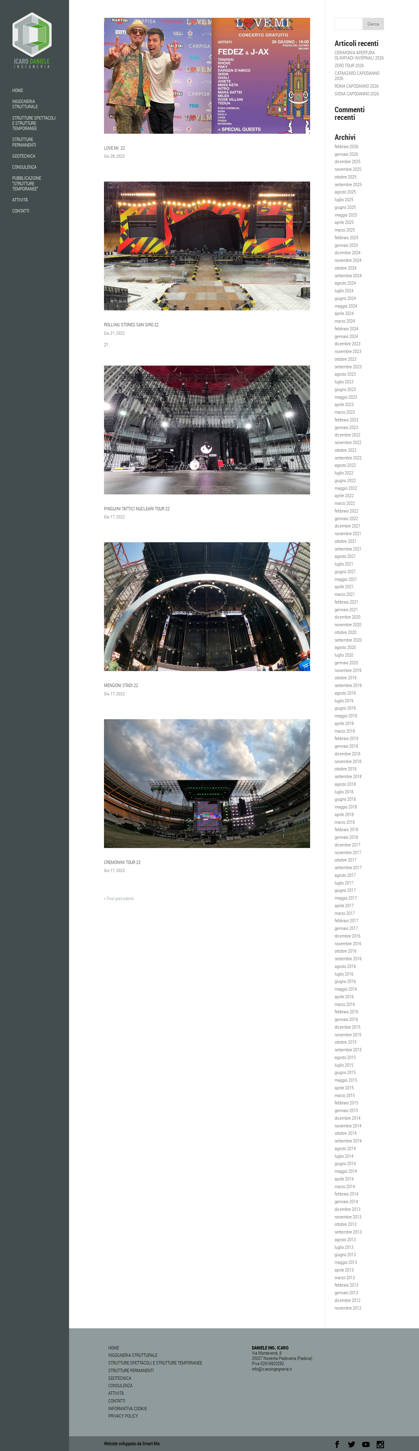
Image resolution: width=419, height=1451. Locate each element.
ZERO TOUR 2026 (349, 65)
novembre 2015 (348, 1034)
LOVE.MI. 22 (114, 148)
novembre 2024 (348, 260)
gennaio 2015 (346, 1110)
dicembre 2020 (347, 617)
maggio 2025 (346, 215)
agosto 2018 (345, 784)
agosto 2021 (345, 556)
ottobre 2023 (345, 359)
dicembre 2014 (347, 1118)
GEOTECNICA (23, 156)
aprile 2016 (344, 996)
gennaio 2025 (346, 245)
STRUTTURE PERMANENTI (24, 142)
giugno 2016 (345, 981)
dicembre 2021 (347, 526)
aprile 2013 (344, 1270)
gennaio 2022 (346, 518)
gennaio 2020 (346, 662)
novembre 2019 (348, 670)
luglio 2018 (344, 792)
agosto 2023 (345, 374)
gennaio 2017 (346, 928)
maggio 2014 (346, 1171)
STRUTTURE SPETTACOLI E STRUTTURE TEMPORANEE (34, 123)
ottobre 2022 (345, 450)
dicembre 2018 (347, 753)
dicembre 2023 (347, 343)
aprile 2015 (344, 1087)
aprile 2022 (344, 495)
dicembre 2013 (347, 1209)
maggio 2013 (346, 1262)
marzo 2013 (345, 1277)
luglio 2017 (344, 883)
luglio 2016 (344, 974)
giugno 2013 (345, 1254)
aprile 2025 (344, 222)
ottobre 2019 (345, 677)
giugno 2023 (345, 389)
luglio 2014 (344, 1156)
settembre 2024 (348, 275)
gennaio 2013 (346, 1292)
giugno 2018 (345, 799)
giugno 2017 (345, 890)
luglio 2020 (344, 655)
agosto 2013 (345, 1239)
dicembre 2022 (347, 435)
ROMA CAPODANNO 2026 (357, 86)
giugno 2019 (345, 708)
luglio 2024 (344, 290)
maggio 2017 (346, 898)
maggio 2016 (346, 989)
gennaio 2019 (346, 746)
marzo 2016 (345, 1004)
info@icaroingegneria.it (272, 1369)
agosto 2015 (345, 1057)
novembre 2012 (348, 1308)
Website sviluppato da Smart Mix (132, 1443)
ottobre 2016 (345, 951)
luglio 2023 (344, 381)
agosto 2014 (345, 1148)
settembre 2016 (348, 958)
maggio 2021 (346, 579)
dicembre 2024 (347, 252)
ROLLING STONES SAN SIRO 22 (131, 324)
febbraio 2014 (346, 1194)
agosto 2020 (345, 647)
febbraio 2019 (346, 738)
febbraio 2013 (346, 1285)
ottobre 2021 (345, 541)
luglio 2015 (344, 1065)
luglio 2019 (344, 700)
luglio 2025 (344, 199)
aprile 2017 (344, 905)
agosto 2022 (345, 465)
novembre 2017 (348, 852)
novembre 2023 (348, 351)
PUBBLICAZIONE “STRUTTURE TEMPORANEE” (26, 183)
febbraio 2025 (346, 237)
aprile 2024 (344, 313)
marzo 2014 (345, 1186)
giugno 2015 (345, 1072)
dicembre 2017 (347, 845)
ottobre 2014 (345, 1133)
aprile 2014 (344, 1179)
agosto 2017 (345, 875)
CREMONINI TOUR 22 (122, 862)
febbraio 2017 (346, 920)
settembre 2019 (348, 685)
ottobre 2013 (345, 1224)
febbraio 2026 (346, 146)
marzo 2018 (345, 822)
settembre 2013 (348, 1232)
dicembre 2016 (347, 936)
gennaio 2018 (346, 837)
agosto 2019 (345, 693)
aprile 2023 (344, 404)
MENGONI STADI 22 (121, 685)
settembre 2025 (348, 184)
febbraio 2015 (346, 1103)
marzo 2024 (345, 321)
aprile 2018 (344, 814)
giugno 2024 (345, 298)
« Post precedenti (119, 898)
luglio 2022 (344, 473)
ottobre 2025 (345, 177)
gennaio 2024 (346, 336)
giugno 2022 (345, 480)
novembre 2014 (348, 1126)
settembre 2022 (348, 458)
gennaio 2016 (346, 1019)
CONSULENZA (24, 167)
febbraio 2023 (346, 419)
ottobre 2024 (345, 268)
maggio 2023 (346, 397)
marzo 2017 (345, 913)
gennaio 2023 (346, 427)
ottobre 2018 (345, 769)
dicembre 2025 (347, 161)
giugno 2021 (345, 571)
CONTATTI (20, 211)
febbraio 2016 (346, 1011)
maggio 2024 (346, 306)
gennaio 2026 (346, 154)
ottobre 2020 (345, 632)
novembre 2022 (348, 442)
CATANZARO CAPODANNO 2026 (357, 75)
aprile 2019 (344, 723)
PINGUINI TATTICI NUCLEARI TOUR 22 (137, 508)
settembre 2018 (348, 776)
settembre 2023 (348, 366)
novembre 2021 (348, 533)
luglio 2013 (344, 1247)
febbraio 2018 (346, 829)
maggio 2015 (346, 1080)
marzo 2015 (345, 1095)
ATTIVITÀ (20, 200)
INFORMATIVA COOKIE (127, 1408)
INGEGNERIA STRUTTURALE (25, 104)
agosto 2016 (345, 966)
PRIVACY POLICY (123, 1416)
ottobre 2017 (345, 860)
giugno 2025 (345, 207)
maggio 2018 (346, 807)
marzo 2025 (345, 230)
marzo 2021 (345, 594)
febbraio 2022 (346, 511)
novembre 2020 (348, 624)
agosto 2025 (345, 192)
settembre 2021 (348, 549)
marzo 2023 (345, 412)
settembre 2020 (348, 640)
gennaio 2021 (346, 609)
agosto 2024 (345, 283)
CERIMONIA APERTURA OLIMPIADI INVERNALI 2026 (359, 55)
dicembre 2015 (347, 1027)
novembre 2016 (348, 943)
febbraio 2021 (346, 602)
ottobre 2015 (345, 1042)
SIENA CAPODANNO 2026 (357, 93)
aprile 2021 (344, 586)
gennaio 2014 (346, 1201)
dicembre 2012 (347, 1300)
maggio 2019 (346, 715)
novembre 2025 (348, 169)
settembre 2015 (348, 1049)
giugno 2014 (345, 1163)
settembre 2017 (348, 867)
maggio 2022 (346, 488)
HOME (17, 90)
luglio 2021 (344, 564)
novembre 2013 (348, 1217)
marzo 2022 (345, 503)
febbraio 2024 (346, 328)
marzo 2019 (345, 731)
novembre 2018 (348, 761)
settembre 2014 (348, 1141)
